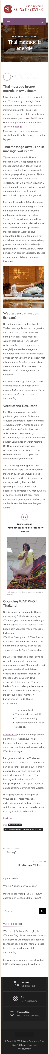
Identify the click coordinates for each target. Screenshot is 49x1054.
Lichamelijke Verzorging (24, 37)
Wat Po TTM (10, 734)
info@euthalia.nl (29, 1000)
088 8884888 (29, 986)
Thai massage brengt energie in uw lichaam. (23, 829)
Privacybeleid (24, 1048)
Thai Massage (15, 825)
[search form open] (42, 22)
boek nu (7, 818)
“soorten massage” (13, 126)
